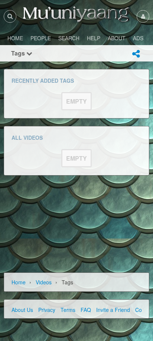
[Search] (10, 16)
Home (19, 282)
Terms (68, 309)
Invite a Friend (113, 309)
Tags (18, 53)
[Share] (136, 53)
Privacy (46, 309)
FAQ (86, 309)
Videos (44, 282)
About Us (22, 309)
